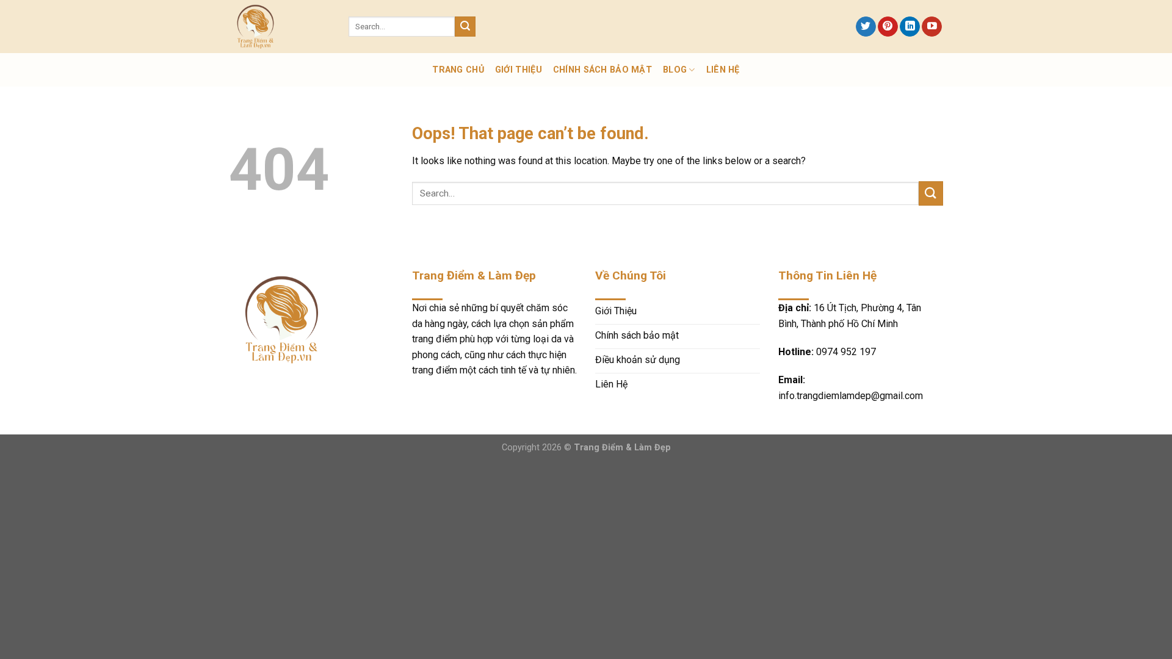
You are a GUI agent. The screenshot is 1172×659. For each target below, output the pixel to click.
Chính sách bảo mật (602, 70)
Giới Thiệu (518, 70)
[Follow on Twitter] (866, 26)
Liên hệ (723, 70)
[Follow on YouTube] (932, 26)
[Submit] (465, 26)
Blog (675, 70)
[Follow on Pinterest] (888, 26)
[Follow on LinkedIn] (910, 26)
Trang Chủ (458, 70)
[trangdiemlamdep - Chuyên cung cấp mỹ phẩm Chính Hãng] (279, 26)
